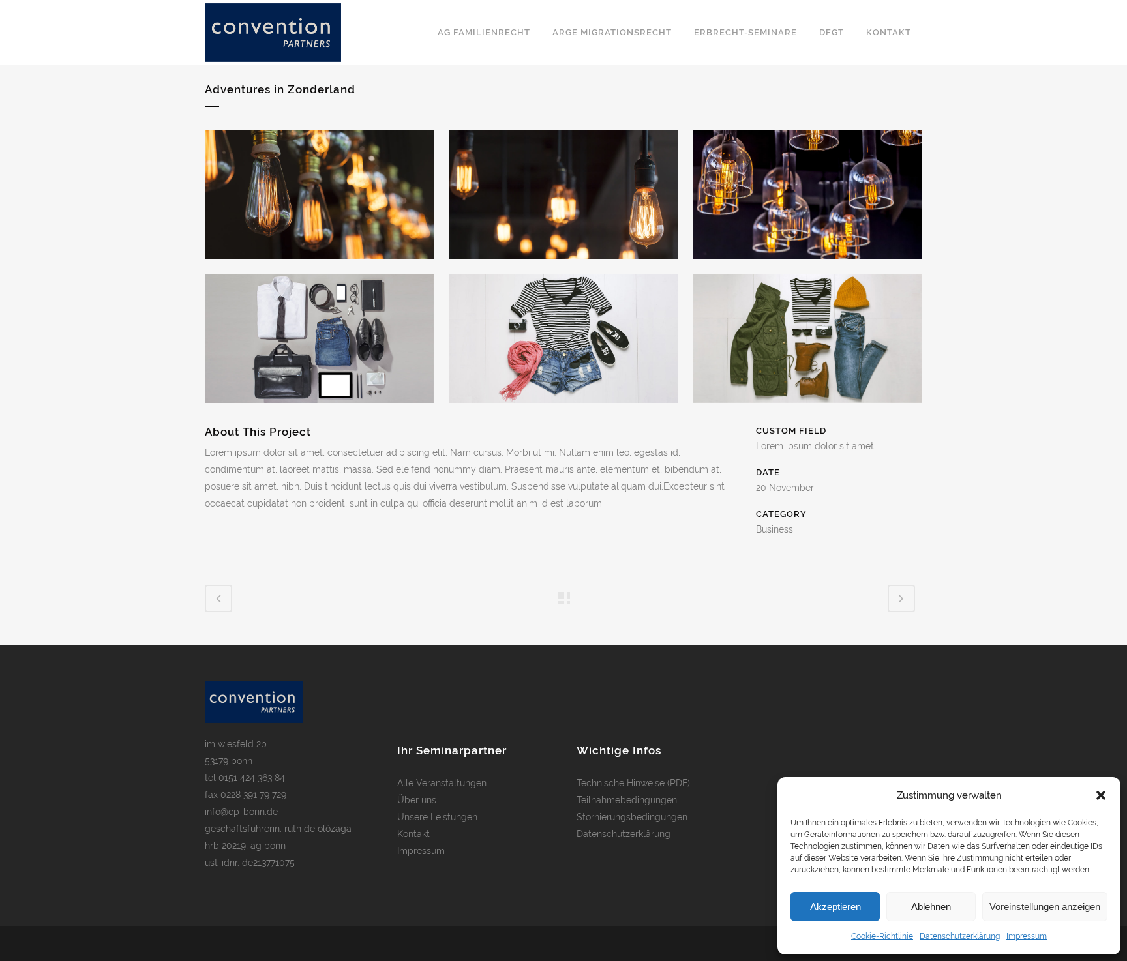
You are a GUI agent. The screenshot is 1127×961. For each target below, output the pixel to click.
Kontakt (413, 834)
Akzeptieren (835, 906)
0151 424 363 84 (251, 778)
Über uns (416, 800)
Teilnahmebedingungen (627, 800)
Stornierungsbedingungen (632, 817)
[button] (1100, 795)
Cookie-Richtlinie (882, 936)
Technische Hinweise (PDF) (633, 783)
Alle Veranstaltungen (442, 783)
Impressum (1026, 936)
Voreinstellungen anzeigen (1044, 906)
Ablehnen (931, 906)
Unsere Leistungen (437, 817)
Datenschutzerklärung (960, 936)
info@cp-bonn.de (241, 811)
